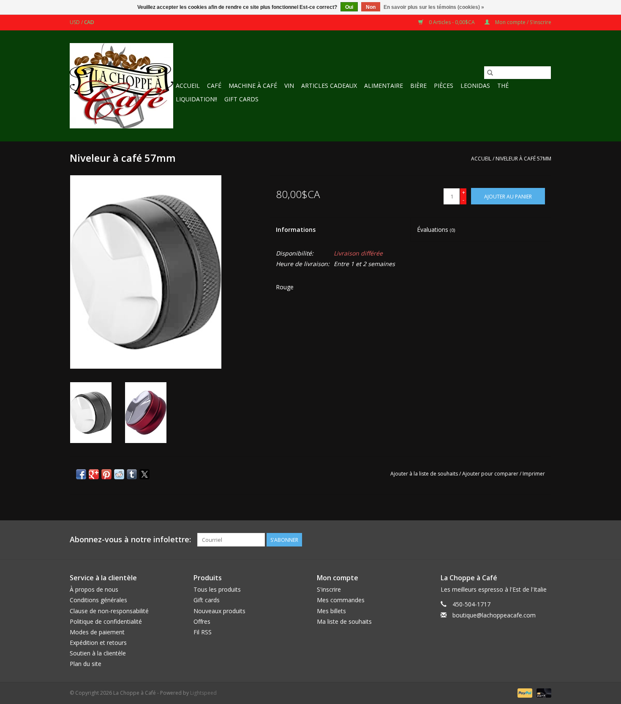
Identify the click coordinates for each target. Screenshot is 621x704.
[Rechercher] (490, 72)
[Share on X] (144, 474)
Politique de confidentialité (106, 621)
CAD (89, 22)
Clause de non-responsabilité (109, 611)
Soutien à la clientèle (98, 653)
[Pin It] (106, 474)
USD (75, 22)
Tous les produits (217, 589)
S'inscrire (329, 589)
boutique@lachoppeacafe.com (494, 615)
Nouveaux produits (219, 611)
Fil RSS (202, 632)
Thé (503, 86)
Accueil (188, 86)
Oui (349, 7)
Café (214, 86)
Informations (296, 230)
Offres (201, 621)
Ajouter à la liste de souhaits (424, 473)
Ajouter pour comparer (491, 473)
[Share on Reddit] (119, 474)
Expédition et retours (98, 643)
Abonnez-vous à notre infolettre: (130, 539)
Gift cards (241, 99)
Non (371, 7)
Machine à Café (253, 86)
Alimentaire (383, 86)
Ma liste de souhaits (344, 621)
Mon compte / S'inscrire (522, 22)
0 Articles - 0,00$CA (452, 22)
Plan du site (85, 664)
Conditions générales (98, 600)
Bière (418, 86)
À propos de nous (94, 589)
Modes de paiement (97, 632)
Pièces (443, 86)
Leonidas (475, 86)
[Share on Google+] (94, 474)
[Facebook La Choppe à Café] (544, 539)
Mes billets (331, 611)
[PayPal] (524, 692)
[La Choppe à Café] (121, 85)
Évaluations (436, 230)
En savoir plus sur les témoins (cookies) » (434, 7)
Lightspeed (203, 692)
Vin (289, 86)
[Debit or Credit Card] (542, 692)
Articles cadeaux (329, 86)
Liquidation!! (196, 99)
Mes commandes (341, 600)
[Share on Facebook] (81, 474)
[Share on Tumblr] (132, 474)
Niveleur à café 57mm (523, 158)
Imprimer (534, 473)
